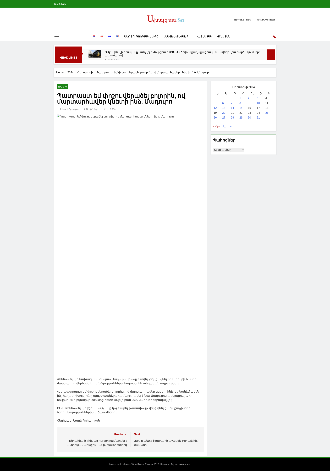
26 (215, 117)
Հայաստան (204, 36)
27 (223, 117)
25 (266, 112)
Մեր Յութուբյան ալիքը (141, 36)
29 (241, 117)
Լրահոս (62, 87)
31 (258, 117)
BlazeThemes (182, 464)
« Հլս (216, 126)
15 (241, 107)
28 (232, 117)
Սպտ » (227, 126)
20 (223, 112)
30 (249, 117)
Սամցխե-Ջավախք (175, 36)
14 (232, 107)
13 (223, 107)
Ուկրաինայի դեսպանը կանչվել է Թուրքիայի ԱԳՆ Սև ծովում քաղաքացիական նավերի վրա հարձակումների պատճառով (183, 53)
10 (258, 103)
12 (215, 107)
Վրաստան (223, 36)
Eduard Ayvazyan (69, 109)
